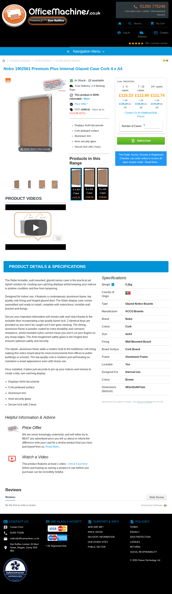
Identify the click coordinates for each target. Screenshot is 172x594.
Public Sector (96, 547)
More (87, 98)
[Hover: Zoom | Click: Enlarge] (35, 122)
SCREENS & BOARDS (20, 61)
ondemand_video (12, 459)
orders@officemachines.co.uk (21, 539)
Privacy (135, 532)
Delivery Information (101, 537)
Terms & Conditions (145, 402)
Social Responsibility (143, 552)
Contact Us (16, 521)
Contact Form (13, 527)
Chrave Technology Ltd (149, 560)
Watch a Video (35, 457)
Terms (134, 527)
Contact (161, 32)
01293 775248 (149, 6)
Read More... (152, 162)
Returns (135, 547)
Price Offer (31, 427)
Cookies (135, 542)
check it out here (78, 463)
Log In (123, 32)
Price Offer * (81, 104)
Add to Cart (141, 141)
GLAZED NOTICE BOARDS (67, 61)
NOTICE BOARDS (43, 61)
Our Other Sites (98, 542)
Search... (135, 23)
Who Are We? (95, 527)
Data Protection (140, 537)
